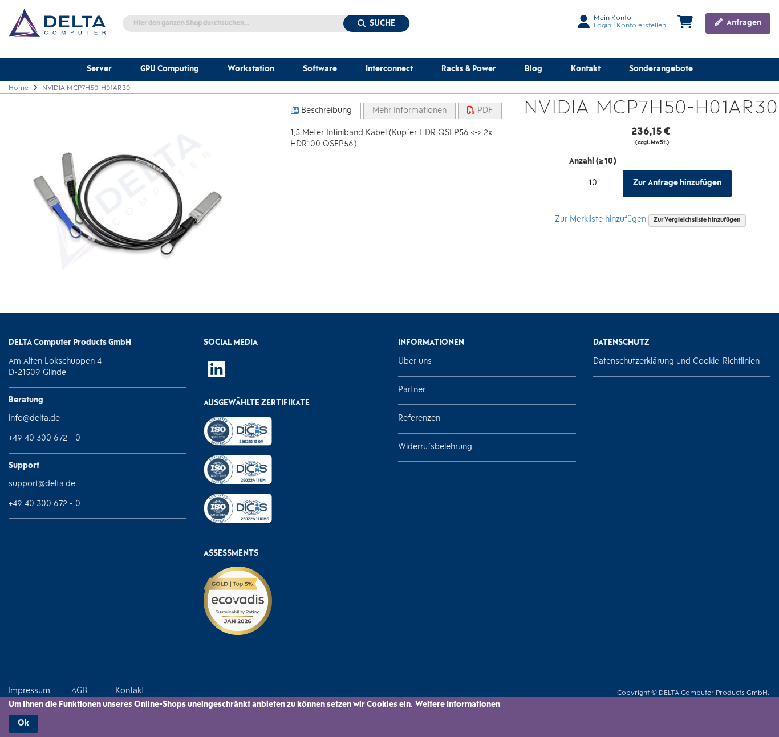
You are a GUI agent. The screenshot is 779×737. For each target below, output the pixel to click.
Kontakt (129, 691)
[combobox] (266, 23)
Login (602, 25)
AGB (79, 691)
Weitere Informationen (457, 705)
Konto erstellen (641, 25)
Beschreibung (325, 111)
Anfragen (743, 23)
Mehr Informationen (409, 111)
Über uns (415, 361)
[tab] (321, 111)
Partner (411, 390)
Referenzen (419, 418)
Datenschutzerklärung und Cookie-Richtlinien (676, 361)
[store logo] (57, 23)
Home (19, 88)
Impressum (29, 691)
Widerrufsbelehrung (435, 447)
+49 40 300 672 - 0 (44, 438)
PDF (484, 111)
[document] (389, 716)
